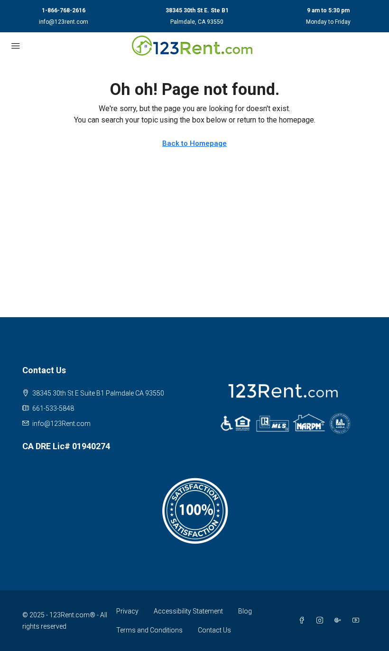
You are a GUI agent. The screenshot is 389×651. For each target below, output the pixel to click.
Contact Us (214, 630)
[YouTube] (357, 620)
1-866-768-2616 (63, 10)
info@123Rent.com (61, 423)
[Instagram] (321, 620)
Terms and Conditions (149, 630)
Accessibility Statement (188, 611)
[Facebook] (303, 620)
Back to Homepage (194, 143)
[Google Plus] (339, 620)
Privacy (127, 611)
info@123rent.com (63, 22)
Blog (245, 611)
